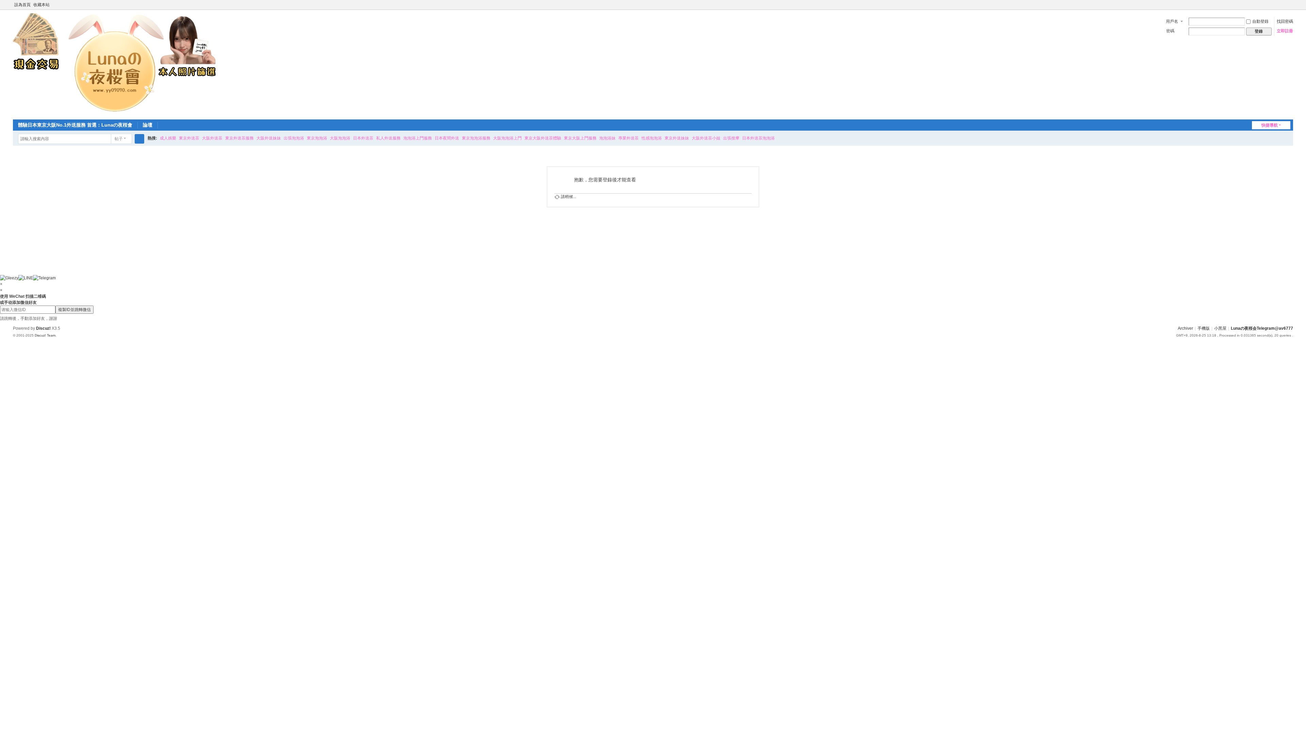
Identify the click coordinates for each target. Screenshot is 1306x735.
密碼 (1170, 31)
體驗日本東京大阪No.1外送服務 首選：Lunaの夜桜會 (75, 125)
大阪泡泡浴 (340, 138)
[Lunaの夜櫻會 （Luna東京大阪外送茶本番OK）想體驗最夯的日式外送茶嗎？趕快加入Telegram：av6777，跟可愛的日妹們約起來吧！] (115, 64)
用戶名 (1172, 21)
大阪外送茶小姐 (706, 138)
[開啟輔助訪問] (1283, 5)
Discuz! (43, 328)
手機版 (1204, 328)
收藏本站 (41, 4)
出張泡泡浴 (294, 138)
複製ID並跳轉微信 (74, 309)
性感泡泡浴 (651, 138)
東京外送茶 (189, 138)
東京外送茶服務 (239, 138)
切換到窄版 (1290, 7)
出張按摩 (731, 138)
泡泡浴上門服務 (417, 138)
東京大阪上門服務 (580, 138)
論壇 (147, 125)
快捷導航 (1269, 125)
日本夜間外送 (447, 138)
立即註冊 (1285, 31)
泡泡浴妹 (607, 138)
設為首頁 (22, 4)
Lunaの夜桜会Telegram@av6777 (1262, 328)
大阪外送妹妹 (268, 138)
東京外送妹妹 (677, 138)
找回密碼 (1285, 21)
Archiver (1185, 328)
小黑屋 (1220, 328)
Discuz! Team (45, 335)
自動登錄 (1260, 21)
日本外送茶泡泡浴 (758, 138)
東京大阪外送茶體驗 (542, 138)
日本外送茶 (363, 138)
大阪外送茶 (212, 138)
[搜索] (139, 139)
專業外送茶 (628, 138)
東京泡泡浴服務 (476, 138)
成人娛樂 (168, 138)
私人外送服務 (388, 138)
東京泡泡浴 (317, 138)
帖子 (119, 138)
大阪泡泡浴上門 (507, 138)
